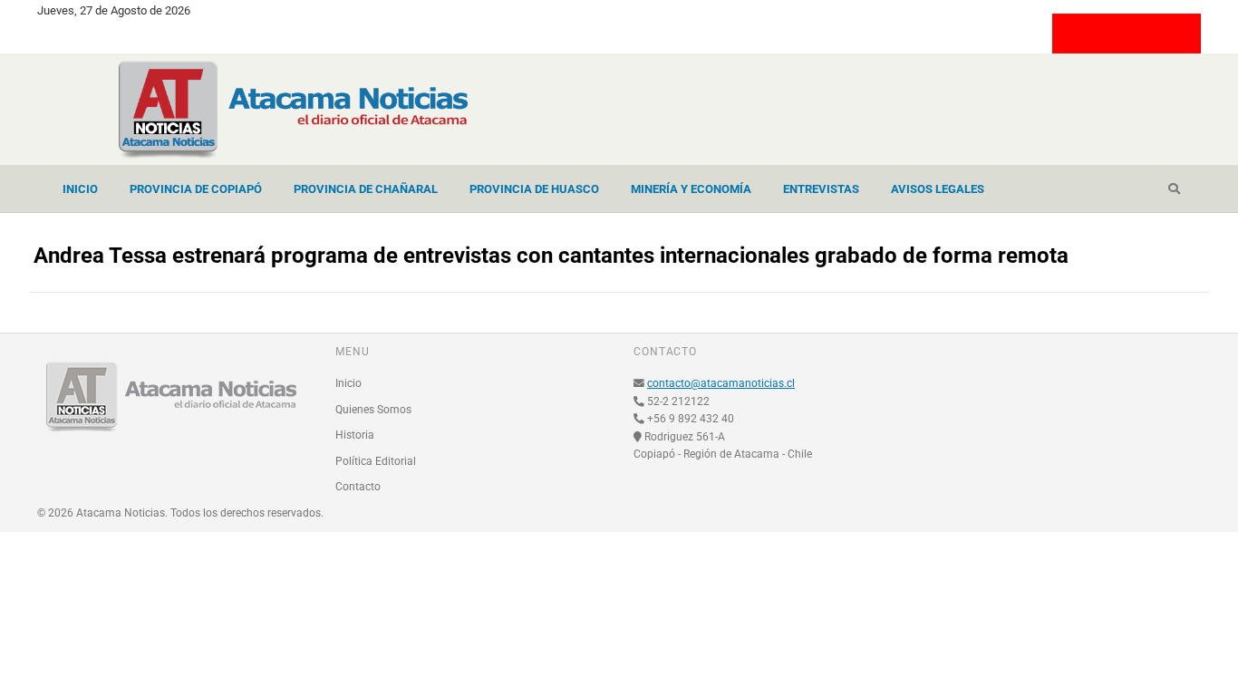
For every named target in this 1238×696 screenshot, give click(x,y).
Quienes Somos (373, 409)
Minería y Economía (691, 189)
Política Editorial (375, 461)
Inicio (80, 189)
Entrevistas (821, 189)
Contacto (358, 486)
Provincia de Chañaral (366, 189)
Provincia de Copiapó (196, 189)
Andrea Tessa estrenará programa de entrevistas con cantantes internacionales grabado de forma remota (551, 255)
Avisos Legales (937, 189)
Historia (354, 435)
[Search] (1174, 189)
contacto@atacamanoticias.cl (721, 383)
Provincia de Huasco (534, 189)
